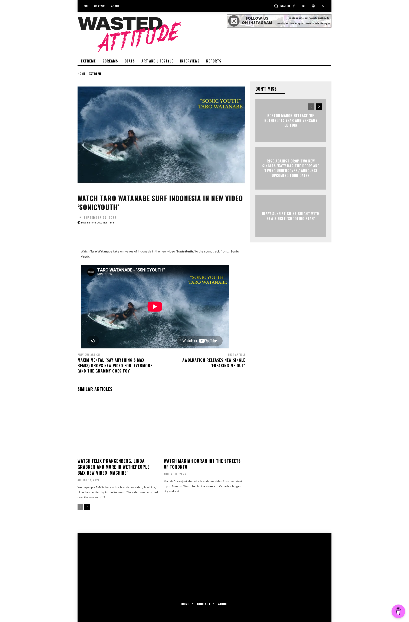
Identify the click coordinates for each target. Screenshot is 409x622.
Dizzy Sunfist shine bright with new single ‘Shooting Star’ (291, 216)
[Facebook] (294, 6)
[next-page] (87, 507)
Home (82, 73)
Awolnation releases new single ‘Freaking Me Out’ (213, 362)
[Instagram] (303, 6)
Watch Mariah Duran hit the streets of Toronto (202, 464)
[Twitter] (322, 6)
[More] (213, 234)
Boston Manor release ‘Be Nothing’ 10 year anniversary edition (290, 120)
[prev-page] (80, 507)
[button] (282, 6)
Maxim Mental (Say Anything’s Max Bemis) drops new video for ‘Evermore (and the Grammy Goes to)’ (115, 365)
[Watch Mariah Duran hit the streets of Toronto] (204, 427)
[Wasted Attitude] (152, 34)
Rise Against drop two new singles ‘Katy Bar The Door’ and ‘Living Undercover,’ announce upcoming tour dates (291, 168)
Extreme (95, 73)
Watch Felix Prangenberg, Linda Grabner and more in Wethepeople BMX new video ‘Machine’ (114, 467)
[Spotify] (313, 6)
